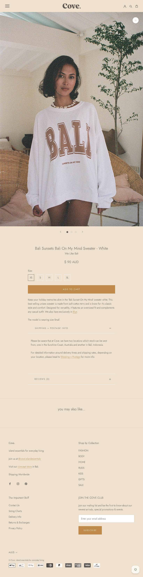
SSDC (57, 560)
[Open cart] (137, 6)
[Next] (82, 232)
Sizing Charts (15, 511)
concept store (25, 466)
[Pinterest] (26, 484)
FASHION (83, 450)
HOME (81, 462)
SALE (81, 485)
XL (67, 277)
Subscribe (90, 530)
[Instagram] (18, 484)
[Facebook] (10, 484)
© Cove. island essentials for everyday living (26, 560)
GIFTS (81, 479)
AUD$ (11, 552)
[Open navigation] (7, 6)
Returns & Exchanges (19, 522)
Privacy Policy (15, 528)
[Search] (131, 6)
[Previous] (60, 232)
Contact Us (14, 505)
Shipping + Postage (70, 357)
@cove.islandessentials (29, 458)
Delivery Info (15, 516)
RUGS (81, 468)
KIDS (80, 473)
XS (31, 277)
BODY (81, 456)
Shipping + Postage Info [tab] (51, 328)
